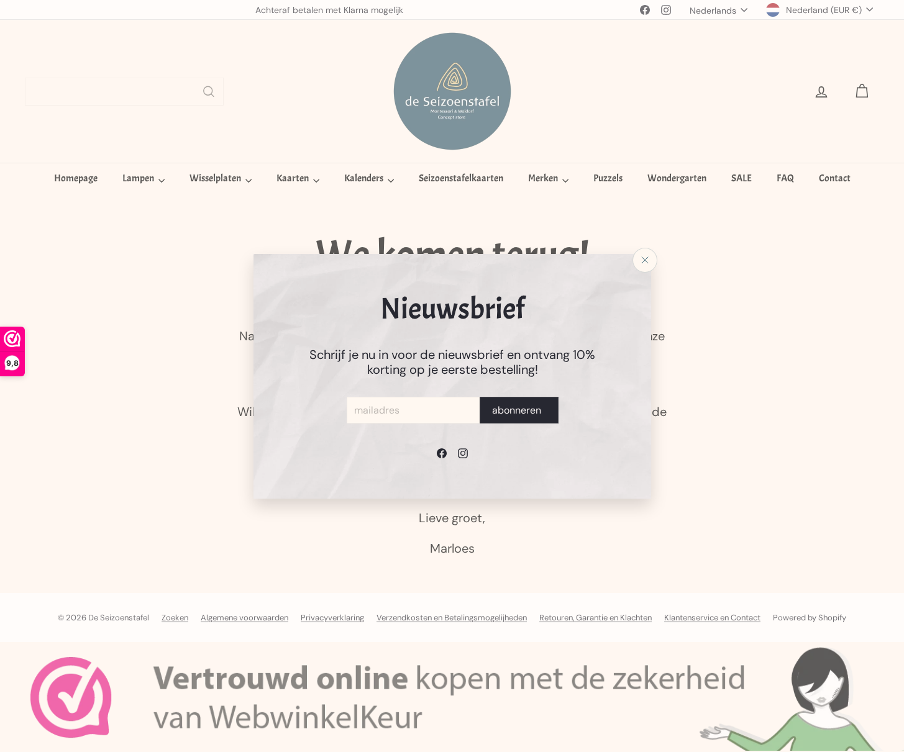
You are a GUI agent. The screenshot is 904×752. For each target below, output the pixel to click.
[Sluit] (644, 260)
